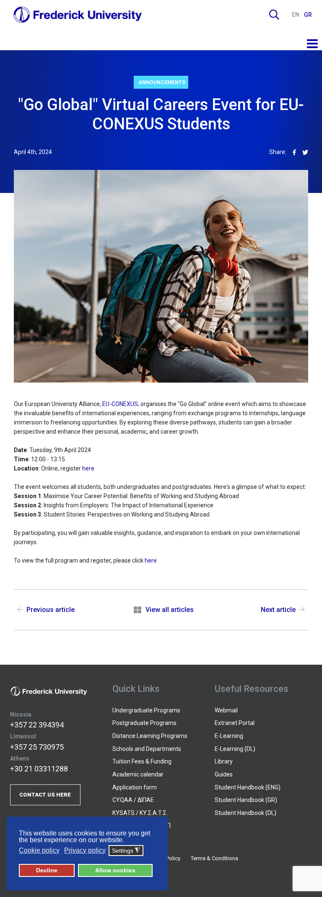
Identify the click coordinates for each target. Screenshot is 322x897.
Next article (278, 610)
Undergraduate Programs (146, 710)
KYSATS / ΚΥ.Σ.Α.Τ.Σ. (140, 813)
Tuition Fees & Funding (141, 761)
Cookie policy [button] (39, 850)
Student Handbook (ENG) (247, 787)
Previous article (50, 610)
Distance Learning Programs (149, 736)
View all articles (169, 610)
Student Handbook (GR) (246, 800)
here (88, 468)
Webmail (226, 710)
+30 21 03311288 (39, 768)
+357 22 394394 (37, 724)
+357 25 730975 (37, 747)
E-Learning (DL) (235, 748)
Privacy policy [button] (85, 850)
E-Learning (229, 736)
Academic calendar (138, 774)
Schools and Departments (146, 748)
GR (308, 14)
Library (224, 761)
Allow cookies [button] (115, 870)
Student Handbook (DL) (245, 813)
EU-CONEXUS (120, 404)
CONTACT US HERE (45, 795)
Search (274, 15)
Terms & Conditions (214, 858)
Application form (134, 787)
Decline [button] (46, 870)
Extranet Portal (234, 723)
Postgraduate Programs (144, 723)
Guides (224, 774)
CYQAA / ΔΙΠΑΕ (133, 800)
